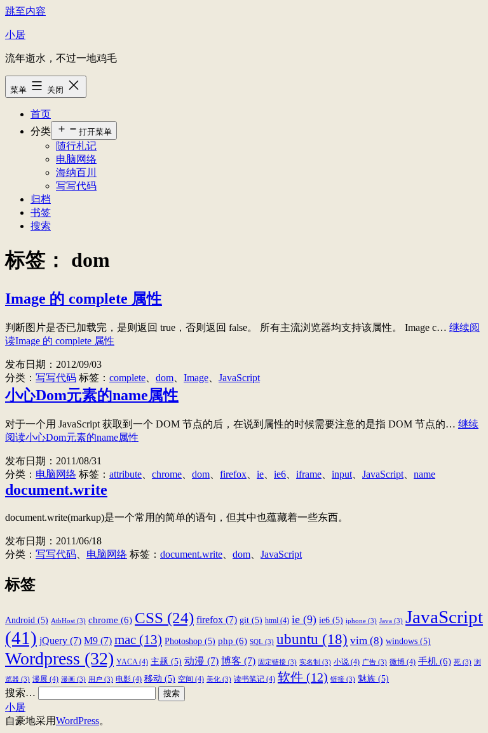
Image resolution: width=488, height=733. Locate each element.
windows (408, 641)
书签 (40, 212)
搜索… (20, 692)
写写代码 (76, 185)
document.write (56, 489)
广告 (374, 662)
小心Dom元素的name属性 (92, 395)
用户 (100, 679)
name (424, 474)
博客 (238, 661)
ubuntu (312, 639)
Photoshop (190, 641)
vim (366, 641)
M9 (98, 640)
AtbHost (68, 620)
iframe (309, 474)
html (277, 620)
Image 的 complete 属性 (83, 298)
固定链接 (277, 662)
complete (127, 377)
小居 (15, 34)
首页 (40, 114)
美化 (219, 679)
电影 (129, 679)
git (251, 620)
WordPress (77, 720)
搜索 (40, 225)
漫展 (45, 679)
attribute (125, 474)
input (342, 474)
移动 (159, 678)
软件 (303, 677)
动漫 (201, 661)
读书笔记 (254, 679)
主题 (166, 661)
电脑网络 (76, 159)
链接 (342, 679)
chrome (167, 474)
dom (164, 377)
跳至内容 (25, 11)
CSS (164, 617)
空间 (191, 679)
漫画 (73, 679)
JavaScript (239, 377)
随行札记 (76, 145)
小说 (347, 661)
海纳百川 (76, 172)
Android (26, 620)
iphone (361, 620)
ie (260, 474)
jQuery (60, 640)
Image (196, 377)
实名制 (315, 662)
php (232, 640)
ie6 (280, 474)
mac (138, 640)
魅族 (373, 678)
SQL (262, 641)
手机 (434, 661)
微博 (403, 661)
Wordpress (59, 658)
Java (391, 620)
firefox (233, 474)
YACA (132, 661)
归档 (40, 199)
